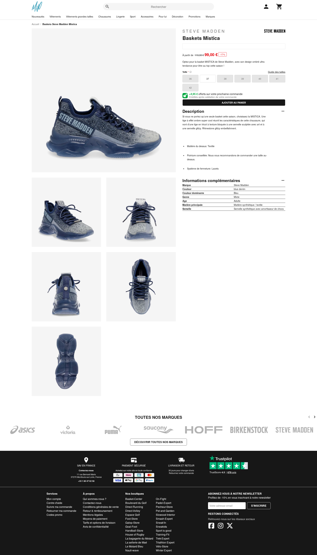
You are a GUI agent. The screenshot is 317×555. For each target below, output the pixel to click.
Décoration (177, 16)
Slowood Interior (165, 515)
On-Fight (161, 499)
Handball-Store (134, 530)
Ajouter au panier (234, 102)
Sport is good (163, 530)
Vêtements (55, 16)
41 (277, 78)
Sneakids (161, 526)
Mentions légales (93, 515)
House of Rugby (134, 534)
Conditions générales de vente (101, 507)
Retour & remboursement (97, 511)
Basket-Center (133, 499)
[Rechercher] (107, 6)
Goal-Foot (131, 526)
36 (190, 78)
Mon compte (54, 499)
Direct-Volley (132, 511)
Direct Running (134, 507)
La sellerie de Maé (136, 542)
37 (207, 78)
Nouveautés (38, 16)
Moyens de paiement (95, 519)
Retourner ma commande (61, 511)
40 (260, 78)
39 (242, 78)
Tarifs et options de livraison (99, 522)
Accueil (35, 24)
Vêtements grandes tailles (79, 16)
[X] (230, 526)
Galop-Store (132, 522)
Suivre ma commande (59, 507)
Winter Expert (164, 550)
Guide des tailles (276, 72)
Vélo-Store (162, 546)
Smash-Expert (164, 519)
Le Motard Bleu (134, 546)
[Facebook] (211, 526)
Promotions (194, 16)
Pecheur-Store (164, 507)
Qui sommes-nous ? (94, 499)
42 (190, 87)
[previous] (309, 417)
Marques (210, 16)
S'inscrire (258, 506)
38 (225, 78)
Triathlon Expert (165, 542)
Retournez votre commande (181, 473)
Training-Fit (162, 534)
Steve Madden (203, 31)
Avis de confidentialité (96, 526)
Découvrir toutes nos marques (158, 442)
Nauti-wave (132, 550)
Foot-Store (131, 519)
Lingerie (120, 16)
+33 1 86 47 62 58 (86, 480)
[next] (314, 417)
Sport (133, 16)
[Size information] (190, 72)
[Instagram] (220, 526)
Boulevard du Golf (135, 503)
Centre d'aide (54, 503)
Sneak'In (161, 522)
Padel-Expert (163, 503)
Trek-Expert (162, 538)
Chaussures (104, 16)
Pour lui (163, 16)
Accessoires (147, 16)
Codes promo (54, 515)
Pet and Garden (165, 511)
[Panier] (279, 6)
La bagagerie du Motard (139, 538)
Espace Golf (132, 515)
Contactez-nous (86, 470)
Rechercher (158, 6)
